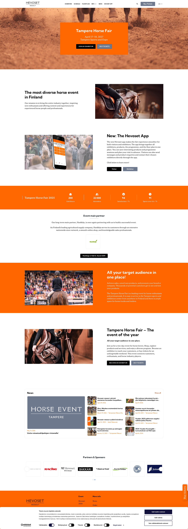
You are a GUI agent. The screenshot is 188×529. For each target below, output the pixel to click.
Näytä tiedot (117, 525)
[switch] (71, 525)
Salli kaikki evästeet (158, 512)
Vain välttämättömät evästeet (158, 523)
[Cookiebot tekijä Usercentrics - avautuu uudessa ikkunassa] (26, 525)
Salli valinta (158, 517)
